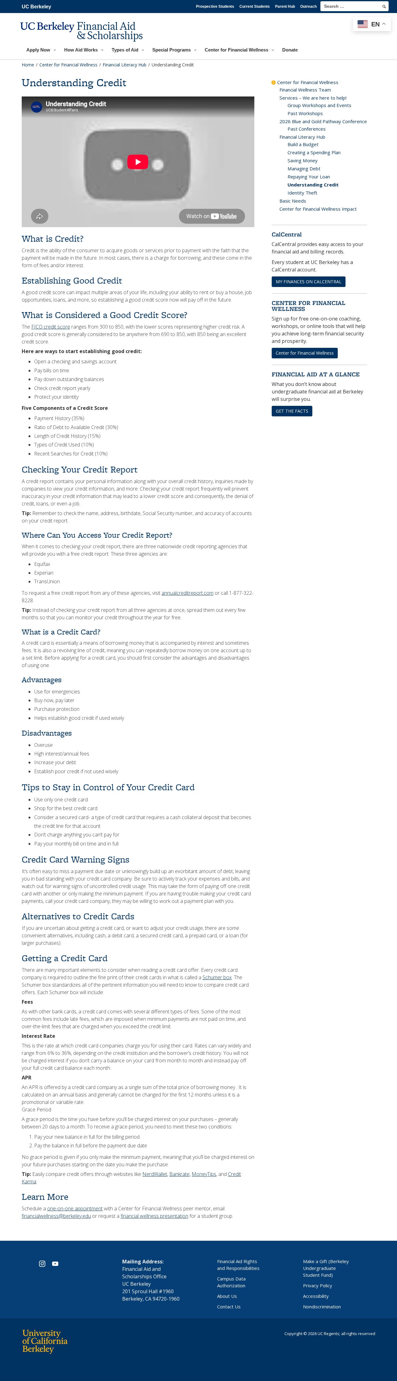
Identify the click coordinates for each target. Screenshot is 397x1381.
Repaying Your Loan (309, 176)
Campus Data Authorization (231, 1282)
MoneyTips (204, 1174)
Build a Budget (303, 144)
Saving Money (303, 160)
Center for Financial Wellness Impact (318, 209)
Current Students (254, 6)
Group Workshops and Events (319, 105)
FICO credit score (50, 326)
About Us (227, 1296)
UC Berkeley (36, 6)
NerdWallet (154, 1174)
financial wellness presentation (154, 1216)
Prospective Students (215, 6)
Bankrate (179, 1174)
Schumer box (217, 977)
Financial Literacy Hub (302, 137)
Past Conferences (307, 129)
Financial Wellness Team (305, 90)
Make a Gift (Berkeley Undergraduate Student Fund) (326, 1268)
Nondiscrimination (322, 1306)
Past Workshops (305, 113)
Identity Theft (302, 193)
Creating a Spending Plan (314, 152)
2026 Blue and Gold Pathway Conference (323, 121)
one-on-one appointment (75, 1208)
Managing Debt (304, 168)
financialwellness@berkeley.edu (56, 1216)
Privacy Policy (317, 1285)
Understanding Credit (313, 185)
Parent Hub (285, 6)
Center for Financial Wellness (307, 82)
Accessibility (316, 1296)
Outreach (308, 6)
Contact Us (229, 1306)
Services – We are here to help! (312, 98)
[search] (384, 6)
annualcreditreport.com (187, 593)
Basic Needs (292, 201)
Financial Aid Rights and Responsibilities (238, 1264)
